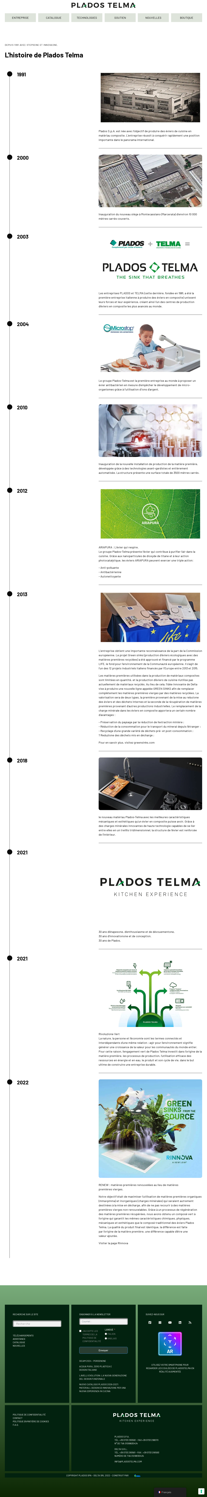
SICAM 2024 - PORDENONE (92, 1361)
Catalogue (19, 1342)
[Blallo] (137, 1475)
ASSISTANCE (19, 1339)
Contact (17, 1418)
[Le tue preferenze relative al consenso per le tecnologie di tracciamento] (201, 1491)
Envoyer (103, 1350)
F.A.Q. (16, 1424)
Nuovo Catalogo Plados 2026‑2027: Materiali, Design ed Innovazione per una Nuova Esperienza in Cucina (102, 1388)
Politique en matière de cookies (31, 1421)
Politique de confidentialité (29, 1414)
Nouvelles (19, 1345)
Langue (109, 1329)
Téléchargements (23, 1335)
